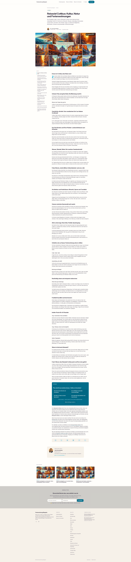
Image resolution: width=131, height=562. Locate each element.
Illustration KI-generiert (40, 67)
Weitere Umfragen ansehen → (70, 402)
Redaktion (72, 514)
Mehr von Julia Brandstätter (59, 455)
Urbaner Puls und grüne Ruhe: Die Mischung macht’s (42, 76)
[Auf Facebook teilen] (67, 440)
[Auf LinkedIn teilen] (73, 440)
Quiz (71, 518)
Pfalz (71, 541)
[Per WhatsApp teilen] (55, 440)
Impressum (72, 552)
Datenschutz (72, 554)
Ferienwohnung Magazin (42, 1)
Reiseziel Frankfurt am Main (62, 433)
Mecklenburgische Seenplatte (75, 533)
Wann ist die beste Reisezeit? (42, 107)
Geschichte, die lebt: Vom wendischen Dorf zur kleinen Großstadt (42, 78)
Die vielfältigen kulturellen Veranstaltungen (76, 391)
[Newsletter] (39, 522)
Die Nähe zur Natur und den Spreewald (60, 396)
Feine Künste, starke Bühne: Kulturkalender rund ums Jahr (42, 87)
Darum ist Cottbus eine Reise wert (42, 73)
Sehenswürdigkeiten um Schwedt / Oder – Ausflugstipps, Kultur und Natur (45, 482)
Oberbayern (72, 537)
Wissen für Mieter (69, 1)
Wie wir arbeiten (73, 520)
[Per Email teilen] (79, 440)
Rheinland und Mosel (73, 543)
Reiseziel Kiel (54, 419)
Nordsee (71, 535)
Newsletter (72, 522)
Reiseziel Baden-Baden (76, 424)
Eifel (71, 525)
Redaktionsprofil (57, 451)
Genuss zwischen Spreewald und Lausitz (42, 93)
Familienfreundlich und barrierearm (41, 104)
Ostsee (71, 539)
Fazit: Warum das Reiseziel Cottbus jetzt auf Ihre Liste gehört (41, 110)
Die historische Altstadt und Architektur (60, 391)
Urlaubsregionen (62, 1)
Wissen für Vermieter (78, 1)
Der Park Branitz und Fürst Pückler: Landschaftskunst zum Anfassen (41, 82)
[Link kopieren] (85, 440)
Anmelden (80, 500)
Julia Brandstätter (55, 28)
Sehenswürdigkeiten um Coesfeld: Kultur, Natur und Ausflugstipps (64, 482)
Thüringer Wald (72, 550)
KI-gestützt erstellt (65, 29)
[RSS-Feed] (36, 522)
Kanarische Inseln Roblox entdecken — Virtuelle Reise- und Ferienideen (84, 482)
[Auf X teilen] (61, 440)
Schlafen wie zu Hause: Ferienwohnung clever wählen (41, 98)
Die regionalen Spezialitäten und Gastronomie (78, 396)
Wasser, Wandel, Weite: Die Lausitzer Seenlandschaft (41, 85)
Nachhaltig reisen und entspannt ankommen (40, 101)
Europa (57, 7)
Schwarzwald (72, 548)
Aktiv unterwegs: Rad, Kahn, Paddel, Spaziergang (41, 96)
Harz (71, 531)
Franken (71, 529)
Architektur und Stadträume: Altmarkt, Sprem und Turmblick (41, 90)
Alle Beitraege (72, 516)
